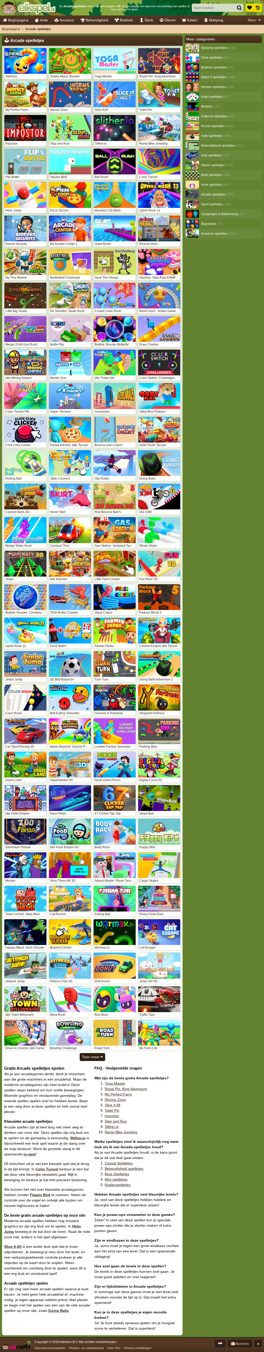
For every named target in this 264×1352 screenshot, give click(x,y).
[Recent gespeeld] (258, 8)
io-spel (29, 1154)
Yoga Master (115, 1083)
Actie (44, 20)
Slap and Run (116, 1121)
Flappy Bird (40, 1195)
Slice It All (12, 1246)
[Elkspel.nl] (28, 7)
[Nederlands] (220, 1343)
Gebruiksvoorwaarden (49, 1348)
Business (242, 1344)
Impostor (112, 1116)
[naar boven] (258, 1343)
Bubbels (126, 20)
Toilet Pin (112, 1110)
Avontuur (67, 20)
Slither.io (78, 1138)
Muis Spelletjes (117, 1174)
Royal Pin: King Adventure (126, 1089)
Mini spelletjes (116, 1179)
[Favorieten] (249, 8)
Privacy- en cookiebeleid (86, 1348)
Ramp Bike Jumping (121, 1132)
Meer (252, 20)
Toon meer (91, 1057)
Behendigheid (97, 20)
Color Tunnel (47, 1169)
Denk (149, 20)
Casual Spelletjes (119, 1163)
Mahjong (216, 20)
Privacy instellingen (137, 1348)
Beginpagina (18, 20)
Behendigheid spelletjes (124, 1169)
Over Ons (113, 1348)
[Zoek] (239, 8)
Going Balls (58, 1311)
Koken (192, 20)
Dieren (170, 20)
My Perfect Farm (118, 1094)
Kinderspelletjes (117, 1185)
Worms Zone (115, 1100)
